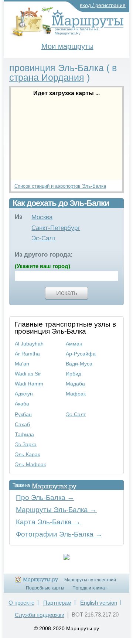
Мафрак (76, 394)
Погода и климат (89, 588)
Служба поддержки (39, 615)
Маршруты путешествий (90, 579)
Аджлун (24, 394)
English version (98, 602)
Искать (66, 293)
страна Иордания (46, 77)
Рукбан (23, 414)
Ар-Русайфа (81, 354)
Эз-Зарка (26, 444)
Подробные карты (45, 588)
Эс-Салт (43, 238)
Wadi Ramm (29, 384)
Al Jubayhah (29, 344)
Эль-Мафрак (30, 464)
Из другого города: (44, 254)
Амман (74, 344)
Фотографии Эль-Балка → (59, 534)
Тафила (24, 434)
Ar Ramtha (27, 354)
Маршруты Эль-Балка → (56, 510)
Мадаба (75, 384)
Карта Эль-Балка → (48, 522)
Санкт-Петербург (55, 227)
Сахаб (22, 424)
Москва (41, 217)
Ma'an (22, 364)
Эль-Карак (27, 454)
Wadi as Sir (28, 374)
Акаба (22, 404)
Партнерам (57, 602)
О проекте (21, 602)
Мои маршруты (67, 46)
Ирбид (73, 374)
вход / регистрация (103, 5)
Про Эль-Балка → (45, 497)
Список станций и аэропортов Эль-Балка (60, 186)
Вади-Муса (79, 364)
